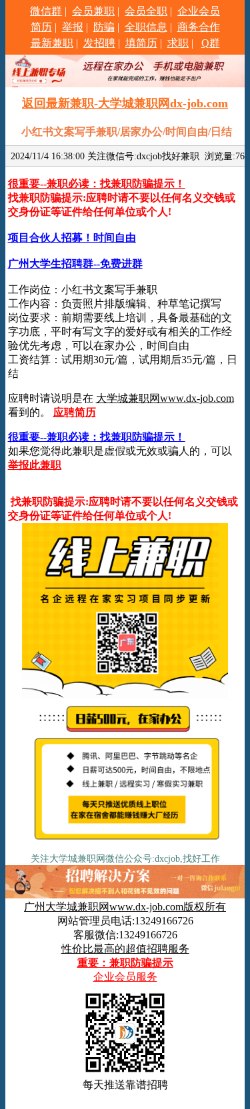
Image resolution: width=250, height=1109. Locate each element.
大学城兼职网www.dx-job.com (165, 398)
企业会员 (198, 11)
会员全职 (146, 11)
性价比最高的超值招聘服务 (125, 948)
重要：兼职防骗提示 (125, 962)
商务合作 (198, 27)
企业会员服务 (125, 976)
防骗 (104, 27)
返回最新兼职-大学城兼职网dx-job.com (125, 103)
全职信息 (146, 27)
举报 (72, 27)
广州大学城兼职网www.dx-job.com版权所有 (125, 906)
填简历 (141, 43)
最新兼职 (52, 43)
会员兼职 (93, 11)
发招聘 (99, 43)
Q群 (210, 43)
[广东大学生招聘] (125, 844)
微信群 (46, 11)
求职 (178, 43)
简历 (41, 27)
